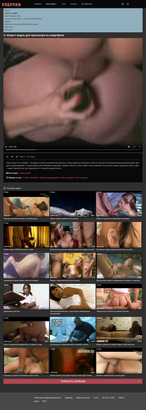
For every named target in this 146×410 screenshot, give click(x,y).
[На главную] (11, 4)
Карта (36, 401)
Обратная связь (83, 398)
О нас (96, 398)
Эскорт (26, 178)
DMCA (121, 398)
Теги (64, 4)
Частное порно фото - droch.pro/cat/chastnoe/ (23, 19)
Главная (37, 4)
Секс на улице (67, 178)
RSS (44, 401)
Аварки (7, 21)
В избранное (87, 4)
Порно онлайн (10, 13)
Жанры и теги (15, 178)
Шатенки (34, 178)
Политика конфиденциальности (47, 398)
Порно (7, 10)
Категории (51, 4)
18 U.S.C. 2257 (108, 398)
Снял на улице (81, 178)
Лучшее (73, 4)
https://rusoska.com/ (12, 16)
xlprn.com (8, 30)
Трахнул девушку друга (50, 178)
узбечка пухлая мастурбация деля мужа (21, 24)
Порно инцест (25, 173)
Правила (68, 398)
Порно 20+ (8, 27)
